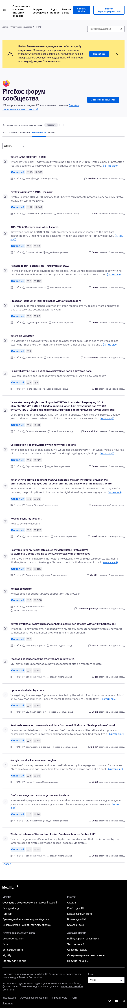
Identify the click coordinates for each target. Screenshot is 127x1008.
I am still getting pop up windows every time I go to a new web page (51, 371)
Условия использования (34, 997)
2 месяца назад (117, 431)
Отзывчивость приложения (39, 213)
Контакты (7, 1003)
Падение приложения (37, 322)
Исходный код (10, 908)
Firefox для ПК (75, 908)
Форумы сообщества (40, 11)
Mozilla (10, 887)
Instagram (123, 1001)
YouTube (116, 1001)
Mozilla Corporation (31, 977)
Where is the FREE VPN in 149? (28, 157)
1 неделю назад (117, 389)
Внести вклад (66, 11)
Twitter (109, 1001)
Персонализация (34, 466)
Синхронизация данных (38, 536)
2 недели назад (117, 357)
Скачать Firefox (81, 10)
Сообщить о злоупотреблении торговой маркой (29, 902)
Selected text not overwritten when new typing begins (43, 444)
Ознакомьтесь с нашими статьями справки (21, 11)
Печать (29, 505)
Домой (5, 27)
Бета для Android (12, 949)
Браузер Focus (76, 924)
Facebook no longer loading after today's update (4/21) (43, 659)
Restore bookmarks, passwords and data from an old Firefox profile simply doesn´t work (63, 725)
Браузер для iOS (76, 919)
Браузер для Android (79, 913)
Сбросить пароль (77, 949)
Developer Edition (13, 938)
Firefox (17, 178)
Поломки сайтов (34, 252)
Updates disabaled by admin (27, 690)
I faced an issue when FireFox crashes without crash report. (46, 300)
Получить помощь (77, 960)
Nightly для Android (14, 960)
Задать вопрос (54, 11)
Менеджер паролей (35, 645)
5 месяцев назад (116, 536)
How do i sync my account (26, 518)
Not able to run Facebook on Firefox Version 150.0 (40, 265)
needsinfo (51, 125)
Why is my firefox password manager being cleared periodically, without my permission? (63, 623)
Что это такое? (75, 944)
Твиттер (7, 913)
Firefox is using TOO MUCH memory (32, 192)
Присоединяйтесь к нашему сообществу (25, 919)
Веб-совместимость (36, 287)
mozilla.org (9, 997)
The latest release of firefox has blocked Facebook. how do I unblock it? (53, 834)
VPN (28, 178)
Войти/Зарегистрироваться (108, 10)
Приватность (59, 997)
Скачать (72, 902)
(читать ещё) (110, 165)
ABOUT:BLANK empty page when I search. (35, 227)
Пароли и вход (33, 575)
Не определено (33, 389)
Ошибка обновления (36, 431)
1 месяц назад (117, 505)
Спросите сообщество (103, 99)
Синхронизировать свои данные (86, 955)
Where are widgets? (22, 336)
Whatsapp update (21, 588)
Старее (6, 864)
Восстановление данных (38, 747)
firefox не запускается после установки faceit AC (40, 795)
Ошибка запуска (34, 820)
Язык (90, 974)
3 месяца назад (117, 178)
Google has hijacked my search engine (33, 760)
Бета (5, 944)
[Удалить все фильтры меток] (61, 125)
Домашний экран (34, 357)
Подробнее (99, 54)
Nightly (6, 955)
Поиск (121, 28)
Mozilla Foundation (51, 974)
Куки (74, 997)
